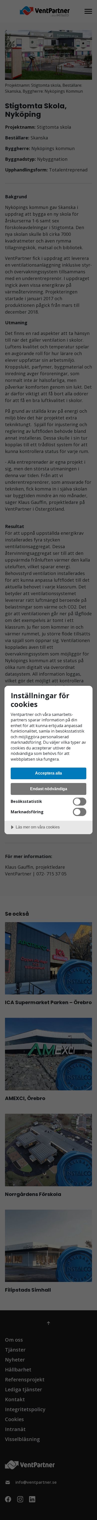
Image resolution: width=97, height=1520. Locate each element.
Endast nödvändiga (48, 788)
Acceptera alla (48, 773)
